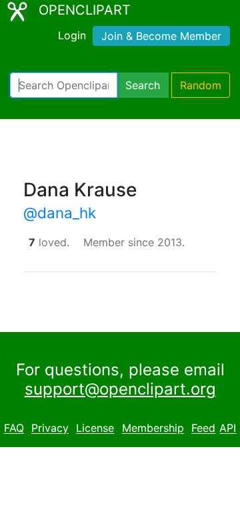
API (227, 428)
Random (200, 85)
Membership (153, 428)
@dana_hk (59, 213)
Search (142, 85)
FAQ (14, 428)
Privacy (50, 428)
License (95, 428)
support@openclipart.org (120, 389)
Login (72, 35)
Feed (203, 428)
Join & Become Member (161, 36)
